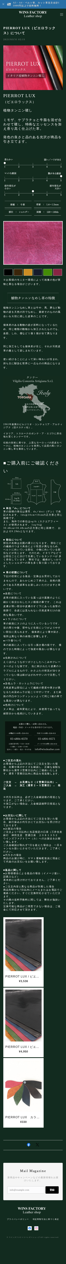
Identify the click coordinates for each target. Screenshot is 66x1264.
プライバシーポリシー (18, 1219)
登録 (52, 1189)
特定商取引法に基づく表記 (46, 1219)
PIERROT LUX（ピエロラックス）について (29, 30)
